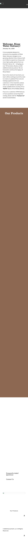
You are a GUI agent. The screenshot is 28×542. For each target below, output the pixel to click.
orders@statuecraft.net (16, 453)
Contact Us (10, 479)
